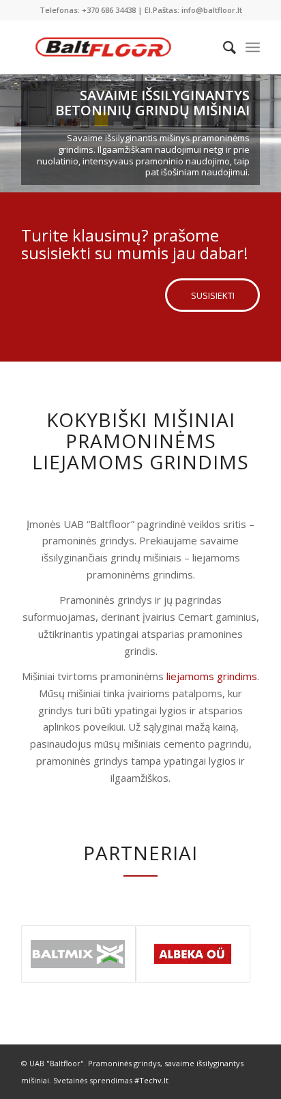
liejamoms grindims (211, 676)
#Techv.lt (151, 1080)
